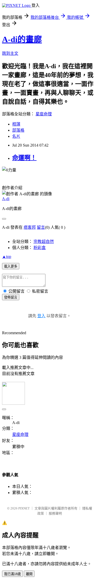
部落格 (18, 130)
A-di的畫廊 (22, 39)
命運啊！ (24, 157)
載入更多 (10, 266)
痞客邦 (30, 227)
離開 (29, 574)
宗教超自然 (44, 241)
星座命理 (44, 114)
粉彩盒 (40, 247)
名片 (16, 136)
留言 (41, 227)
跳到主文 (10, 53)
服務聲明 (55, 513)
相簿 (16, 124)
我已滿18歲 (12, 574)
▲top (6, 256)
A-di (5, 199)
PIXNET (24, 508)
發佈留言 (10, 297)
